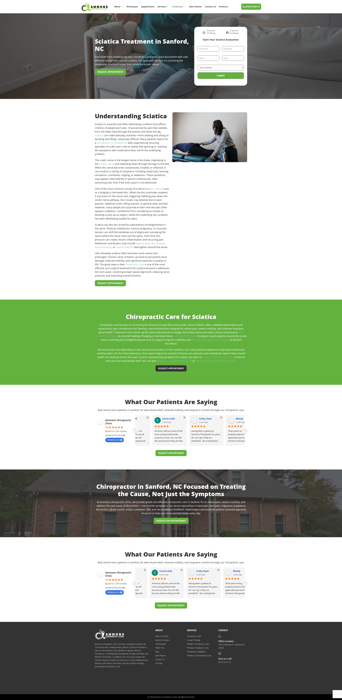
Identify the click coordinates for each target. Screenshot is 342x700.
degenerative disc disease (150, 243)
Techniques (132, 6)
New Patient (195, 6)
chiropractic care (134, 264)
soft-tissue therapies (185, 336)
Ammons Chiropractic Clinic (217, 357)
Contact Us (210, 6)
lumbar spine (106, 163)
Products (223, 6)
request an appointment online (174, 360)
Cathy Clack (189, 418)
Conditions (177, 6)
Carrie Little (152, 418)
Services (162, 6)
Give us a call (224, 658)
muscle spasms (124, 247)
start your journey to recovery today (216, 360)
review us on (113, 439)
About (117, 6)
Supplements (147, 6)
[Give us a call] (219, 653)
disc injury (155, 188)
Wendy (223, 418)
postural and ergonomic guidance (210, 339)
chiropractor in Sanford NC (112, 142)
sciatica (99, 135)
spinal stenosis (103, 247)
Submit (221, 75)
